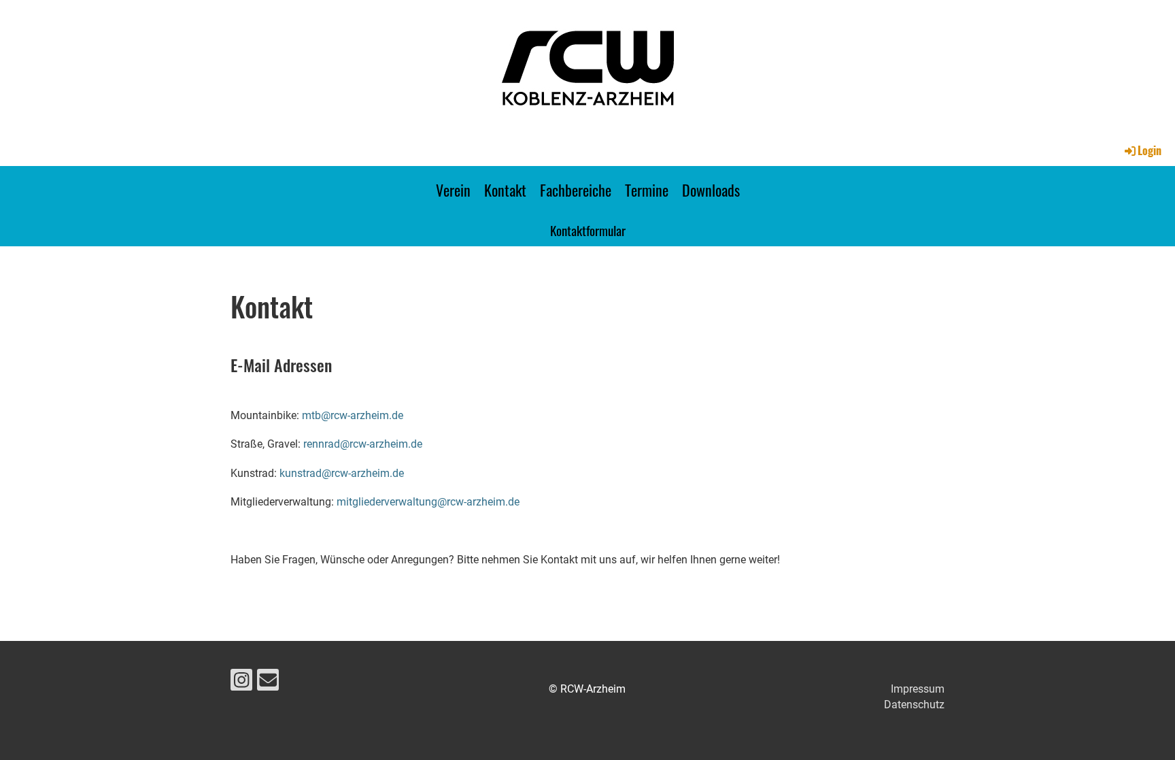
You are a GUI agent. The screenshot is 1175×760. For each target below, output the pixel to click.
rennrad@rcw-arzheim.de (362, 443)
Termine (646, 190)
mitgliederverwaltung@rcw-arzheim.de (428, 501)
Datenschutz (914, 704)
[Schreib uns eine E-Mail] (268, 683)
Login (1149, 150)
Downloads (711, 190)
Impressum (917, 688)
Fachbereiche (575, 190)
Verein (453, 190)
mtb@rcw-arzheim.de (352, 415)
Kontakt (505, 190)
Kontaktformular (588, 229)
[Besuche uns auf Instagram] (241, 683)
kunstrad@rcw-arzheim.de (341, 473)
